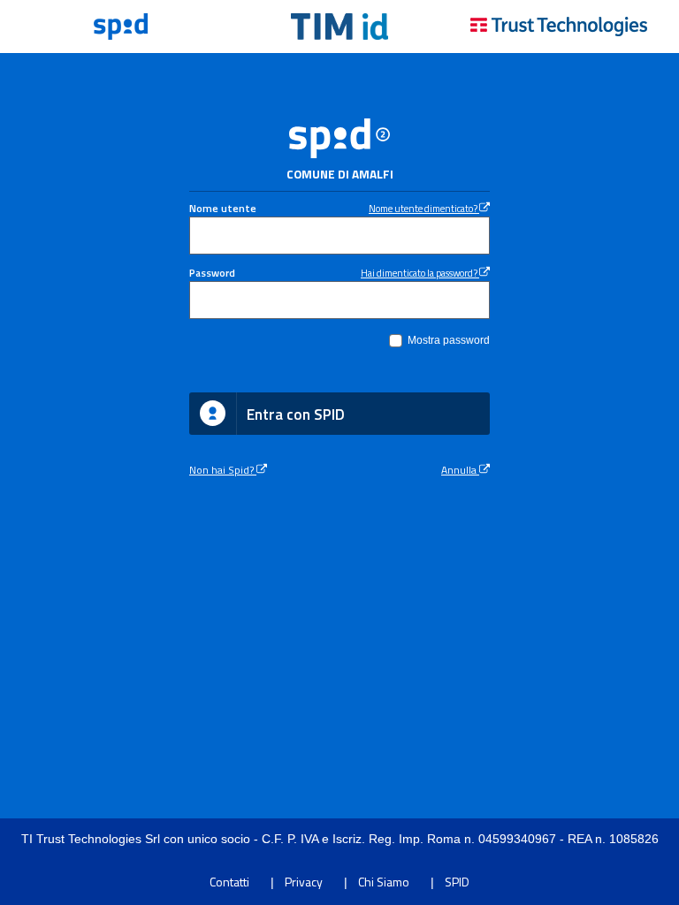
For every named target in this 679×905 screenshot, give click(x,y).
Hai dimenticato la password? (420, 272)
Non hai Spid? (222, 470)
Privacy (304, 881)
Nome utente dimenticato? (424, 208)
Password (212, 273)
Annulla (460, 470)
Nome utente (222, 209)
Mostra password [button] (449, 340)
